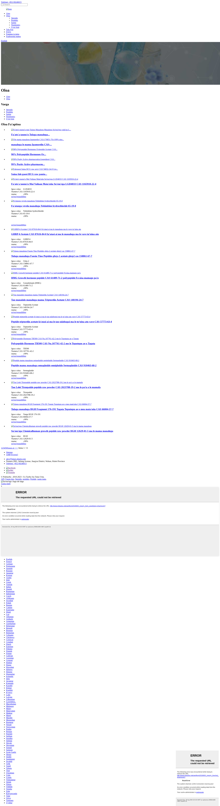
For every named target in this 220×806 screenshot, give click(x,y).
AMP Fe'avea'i (12, 455)
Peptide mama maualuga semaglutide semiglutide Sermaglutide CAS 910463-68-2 (54, 365)
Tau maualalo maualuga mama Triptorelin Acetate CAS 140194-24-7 (47, 299)
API (2, 479)
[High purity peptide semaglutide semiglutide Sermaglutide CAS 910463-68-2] (45, 360)
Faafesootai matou (13, 36)
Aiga (8, 13)
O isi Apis (15, 27)
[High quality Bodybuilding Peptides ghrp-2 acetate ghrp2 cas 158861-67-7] (43, 251)
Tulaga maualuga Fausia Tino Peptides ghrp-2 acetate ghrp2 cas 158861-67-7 (51, 256)
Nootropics (15, 25)
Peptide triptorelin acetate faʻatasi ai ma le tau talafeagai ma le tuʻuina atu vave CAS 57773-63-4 (61, 321)
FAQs (8, 32)
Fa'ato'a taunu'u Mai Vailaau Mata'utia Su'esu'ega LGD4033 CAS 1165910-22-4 (53, 184)
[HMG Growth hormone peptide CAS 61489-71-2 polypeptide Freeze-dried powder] (46, 273)
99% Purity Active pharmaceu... (28, 164)
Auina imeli (5, 484)
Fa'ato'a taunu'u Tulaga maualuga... (30, 134)
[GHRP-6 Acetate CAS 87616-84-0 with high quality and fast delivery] (46, 229)
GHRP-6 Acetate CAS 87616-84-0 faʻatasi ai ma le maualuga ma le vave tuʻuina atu (55, 234)
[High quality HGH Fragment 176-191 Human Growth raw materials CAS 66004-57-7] (51, 404)
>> (17, 448)
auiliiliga (22, 197)
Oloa (8, 16)
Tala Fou (9, 29)
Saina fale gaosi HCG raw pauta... (29, 174)
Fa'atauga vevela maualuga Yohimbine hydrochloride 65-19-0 (43, 206)
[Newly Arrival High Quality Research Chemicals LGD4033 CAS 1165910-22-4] (44, 179)
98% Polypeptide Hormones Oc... (28, 154)
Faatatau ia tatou (12, 34)
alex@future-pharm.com (16, 459)
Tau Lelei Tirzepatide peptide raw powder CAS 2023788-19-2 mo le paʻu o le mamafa (56, 387)
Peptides (14, 20)
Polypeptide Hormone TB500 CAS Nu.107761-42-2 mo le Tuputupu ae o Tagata (53, 343)
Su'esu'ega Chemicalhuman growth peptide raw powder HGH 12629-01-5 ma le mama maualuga (62, 431)
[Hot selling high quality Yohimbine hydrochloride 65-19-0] (37, 201)
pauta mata (41, 479)
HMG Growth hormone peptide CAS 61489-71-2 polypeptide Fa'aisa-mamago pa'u (55, 278)
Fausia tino (9, 479)
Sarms (13, 23)
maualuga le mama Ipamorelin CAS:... (31, 144)
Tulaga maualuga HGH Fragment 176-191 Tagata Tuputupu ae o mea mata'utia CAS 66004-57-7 (62, 409)
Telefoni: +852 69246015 (11, 2)
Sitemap (9, 452)
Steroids (14, 18)
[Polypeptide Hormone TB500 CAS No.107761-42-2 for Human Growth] (45, 339)
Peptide (33, 479)
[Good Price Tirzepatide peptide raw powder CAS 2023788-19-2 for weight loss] (47, 382)
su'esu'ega (15, 197)
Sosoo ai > (11, 448)
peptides (26, 479)
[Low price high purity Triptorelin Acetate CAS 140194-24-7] (40, 295)
